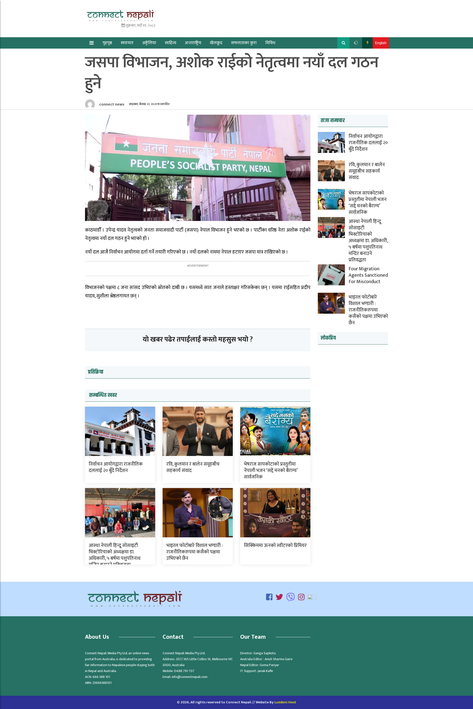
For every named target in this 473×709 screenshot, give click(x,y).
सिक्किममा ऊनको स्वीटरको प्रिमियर (275, 545)
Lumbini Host (285, 702)
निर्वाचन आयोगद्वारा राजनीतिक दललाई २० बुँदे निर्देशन (116, 467)
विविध (270, 43)
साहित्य (170, 43)
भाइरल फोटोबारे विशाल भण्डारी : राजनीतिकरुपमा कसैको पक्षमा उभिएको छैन (194, 552)
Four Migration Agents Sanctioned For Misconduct (368, 275)
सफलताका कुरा (244, 43)
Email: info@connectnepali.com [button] (185, 677)
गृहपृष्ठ (107, 43)
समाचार (127, 43)
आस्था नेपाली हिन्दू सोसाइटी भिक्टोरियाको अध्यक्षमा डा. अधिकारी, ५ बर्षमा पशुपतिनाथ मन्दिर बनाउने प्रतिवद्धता (114, 555)
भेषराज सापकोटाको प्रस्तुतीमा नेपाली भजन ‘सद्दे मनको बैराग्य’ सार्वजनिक (270, 470)
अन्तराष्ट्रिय (193, 43)
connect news (111, 104)
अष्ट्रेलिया (149, 43)
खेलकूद (216, 43)
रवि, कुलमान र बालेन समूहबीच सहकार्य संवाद (193, 467)
